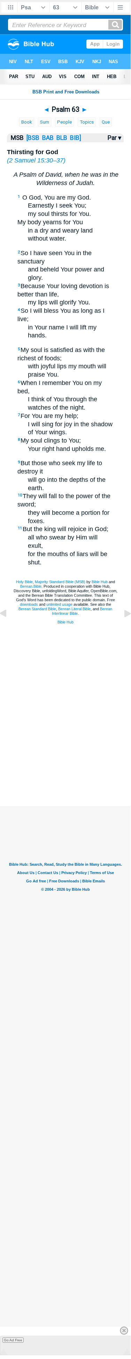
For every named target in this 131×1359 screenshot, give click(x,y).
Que (106, 122)
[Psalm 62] (8, 629)
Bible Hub (100, 582)
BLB (61, 137)
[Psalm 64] (122, 629)
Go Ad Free (13, 1340)
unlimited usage (59, 604)
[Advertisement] (74, 754)
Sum (44, 122)
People (64, 122)
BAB (48, 137)
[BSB (33, 137)
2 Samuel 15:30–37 (36, 160)
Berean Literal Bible (74, 609)
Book (26, 122)
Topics (87, 122)
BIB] (75, 137)
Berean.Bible (30, 586)
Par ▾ (114, 137)
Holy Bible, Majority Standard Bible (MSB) (50, 582)
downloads (29, 604)
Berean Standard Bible (37, 609)
